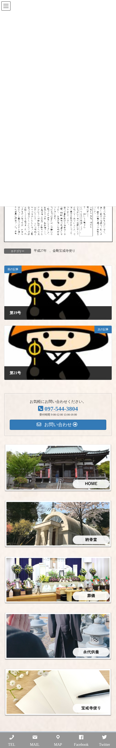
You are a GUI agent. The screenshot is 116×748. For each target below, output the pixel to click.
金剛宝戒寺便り (64, 251)
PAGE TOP (107, 719)
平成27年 (40, 251)
